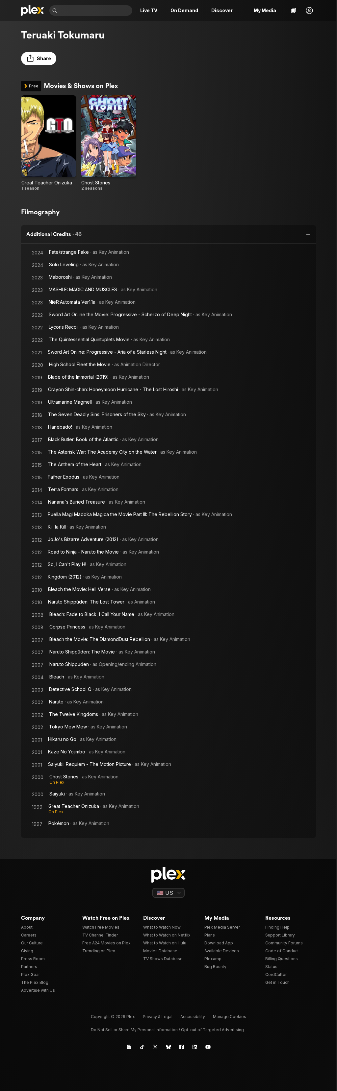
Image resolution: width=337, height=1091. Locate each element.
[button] (309, 10)
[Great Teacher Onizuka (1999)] (48, 143)
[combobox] (95, 10)
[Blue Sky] (168, 1047)
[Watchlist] (293, 10)
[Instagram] (129, 1047)
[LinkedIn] (194, 1047)
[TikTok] (142, 1047)
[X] (155, 1047)
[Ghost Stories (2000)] (108, 143)
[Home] (32, 10)
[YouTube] (208, 1047)
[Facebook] (181, 1047)
